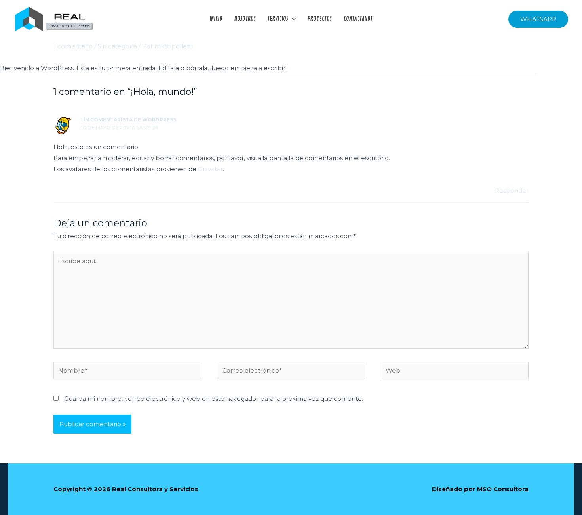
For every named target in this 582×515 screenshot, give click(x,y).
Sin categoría (117, 46)
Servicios (278, 19)
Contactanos (358, 19)
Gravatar (210, 169)
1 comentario (73, 46)
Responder (512, 190)
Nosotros (245, 19)
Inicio (216, 19)
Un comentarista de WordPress (128, 120)
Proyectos (320, 19)
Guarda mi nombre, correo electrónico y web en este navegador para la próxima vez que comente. (213, 398)
